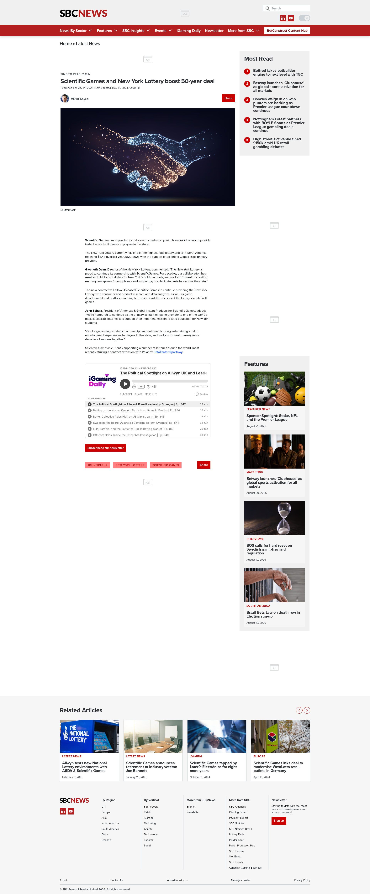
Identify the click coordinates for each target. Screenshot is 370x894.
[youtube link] (291, 18)
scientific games (165, 465)
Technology (151, 834)
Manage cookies (241, 880)
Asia (104, 818)
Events (160, 30)
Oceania (106, 840)
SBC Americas (237, 807)
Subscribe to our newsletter (105, 448)
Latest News (88, 43)
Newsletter (214, 30)
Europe (106, 812)
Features (104, 30)
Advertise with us (177, 880)
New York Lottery (130, 465)
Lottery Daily (236, 834)
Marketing (150, 823)
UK (103, 807)
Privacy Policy (302, 880)
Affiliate (148, 829)
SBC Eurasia (236, 851)
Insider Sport (236, 840)
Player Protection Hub (242, 846)
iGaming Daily (188, 30)
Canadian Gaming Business (245, 868)
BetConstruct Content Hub (287, 30)
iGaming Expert (238, 812)
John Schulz (98, 465)
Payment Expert (238, 818)
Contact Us (117, 880)
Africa (105, 834)
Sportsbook (151, 807)
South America (110, 829)
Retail (147, 812)
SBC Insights (133, 30)
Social (147, 846)
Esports (148, 840)
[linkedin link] (283, 18)
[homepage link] (83, 13)
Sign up (279, 820)
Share (228, 98)
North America (110, 823)
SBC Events (236, 862)
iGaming (149, 818)
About (63, 880)
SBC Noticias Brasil (240, 829)
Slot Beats (235, 857)
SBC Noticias (236, 823)
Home (66, 43)
